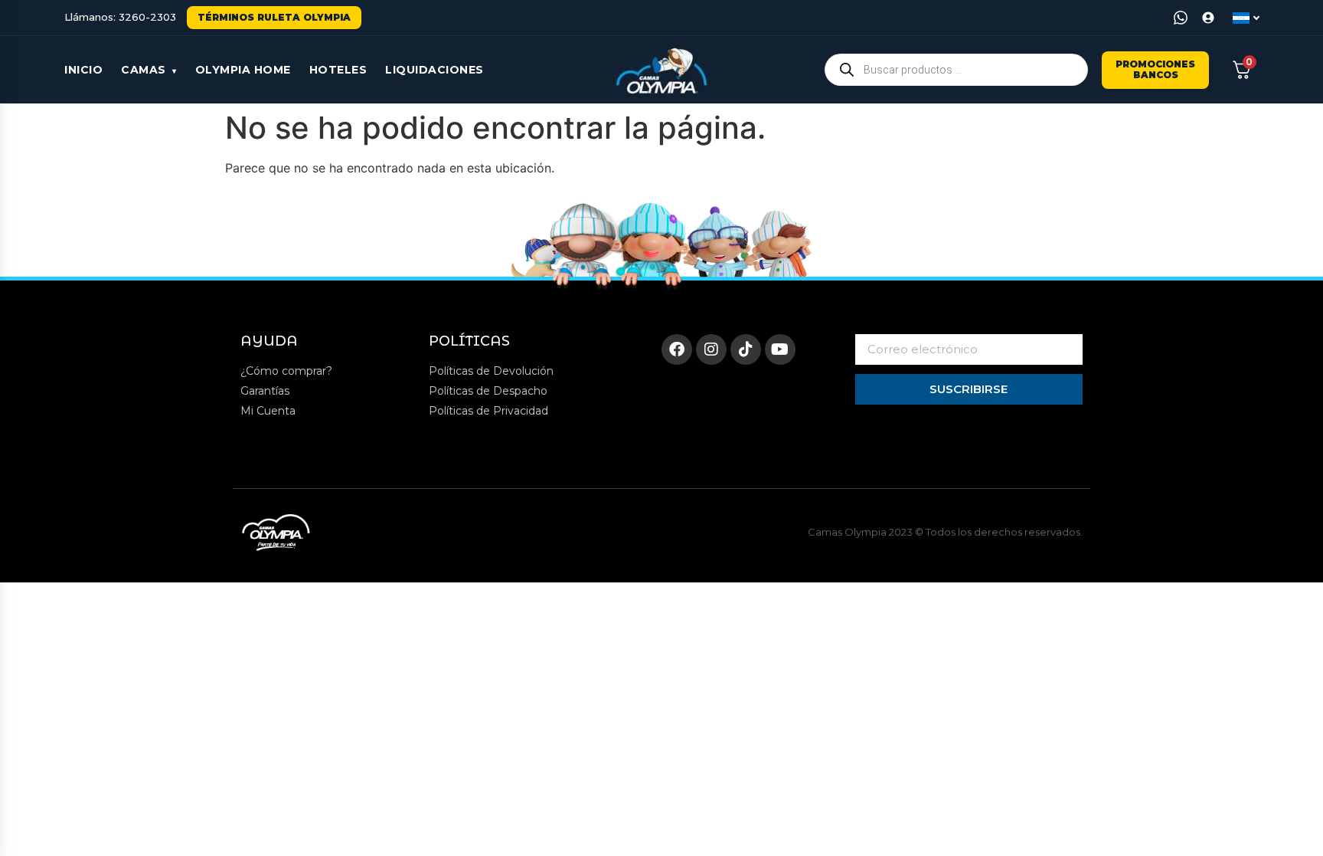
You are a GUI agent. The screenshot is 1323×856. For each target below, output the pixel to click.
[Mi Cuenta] (1208, 18)
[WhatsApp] (1180, 18)
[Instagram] (711, 349)
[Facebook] (677, 349)
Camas (143, 70)
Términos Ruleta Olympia (274, 17)
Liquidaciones (434, 70)
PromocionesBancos (1155, 69)
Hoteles (338, 70)
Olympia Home (243, 70)
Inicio (83, 70)
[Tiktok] (745, 349)
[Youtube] (780, 349)
